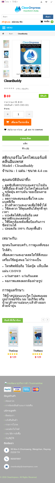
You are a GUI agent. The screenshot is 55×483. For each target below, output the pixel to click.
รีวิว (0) (25, 148)
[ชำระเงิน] (51, 2)
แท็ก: (25, 143)
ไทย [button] (7, 1)
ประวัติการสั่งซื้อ (13, 433)
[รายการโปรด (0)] (46, 2)
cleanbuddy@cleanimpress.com (24, 466)
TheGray (13, 350)
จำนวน (6, 109)
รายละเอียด (25, 138)
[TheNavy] (38, 336)
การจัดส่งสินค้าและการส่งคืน (19, 405)
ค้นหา (11, 34)
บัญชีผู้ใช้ (9, 438)
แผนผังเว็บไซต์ (12, 429)
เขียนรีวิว (25, 89)
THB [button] (14, 1)
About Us (9, 401)
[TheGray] (13, 336)
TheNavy (38, 350)
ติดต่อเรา (9, 415)
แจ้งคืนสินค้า (11, 420)
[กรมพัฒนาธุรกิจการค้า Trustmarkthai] (23, 383)
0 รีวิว (18, 89)
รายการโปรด (11, 424)
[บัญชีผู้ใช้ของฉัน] (41, 2)
